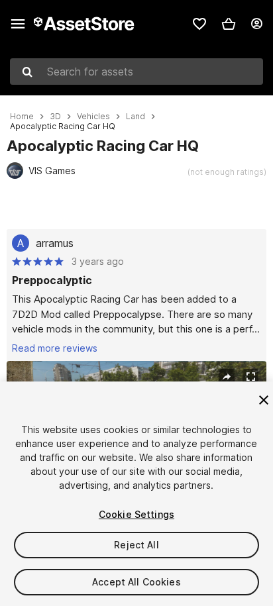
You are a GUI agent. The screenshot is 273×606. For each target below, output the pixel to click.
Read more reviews (54, 348)
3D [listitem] (55, 116)
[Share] (227, 377)
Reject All (136, 544)
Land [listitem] (135, 116)
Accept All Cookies (136, 581)
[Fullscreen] (250, 377)
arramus (55, 243)
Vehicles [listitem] (93, 116)
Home (22, 116)
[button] (229, 24)
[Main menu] (18, 24)
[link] (199, 24)
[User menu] (256, 23)
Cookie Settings (136, 514)
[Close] (264, 400)
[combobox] (136, 71)
